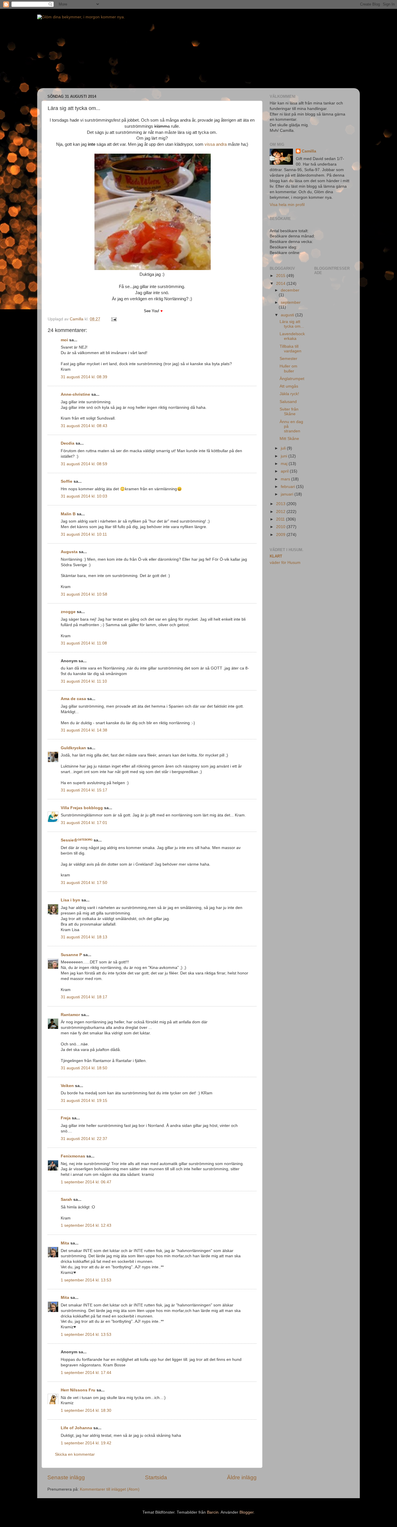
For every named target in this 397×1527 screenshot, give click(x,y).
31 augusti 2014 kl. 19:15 (84, 1100)
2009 (281, 534)
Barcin (213, 1512)
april (285, 471)
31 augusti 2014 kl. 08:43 (84, 426)
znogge (68, 612)
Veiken (67, 1086)
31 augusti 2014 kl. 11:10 (84, 681)
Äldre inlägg (242, 1477)
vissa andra (216, 144)
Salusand (288, 401)
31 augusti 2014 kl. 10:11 (84, 534)
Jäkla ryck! (289, 394)
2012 (281, 511)
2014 (281, 283)
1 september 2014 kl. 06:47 (86, 1182)
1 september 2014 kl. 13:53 (86, 1280)
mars (286, 479)
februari (288, 486)
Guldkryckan (73, 748)
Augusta (69, 552)
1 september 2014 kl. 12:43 (86, 1225)
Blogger (246, 1512)
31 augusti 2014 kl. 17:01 (84, 823)
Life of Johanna (76, 1428)
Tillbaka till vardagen (290, 348)
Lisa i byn (70, 900)
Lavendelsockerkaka (292, 336)
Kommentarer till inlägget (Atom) (110, 1489)
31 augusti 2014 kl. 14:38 (84, 730)
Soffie (66, 481)
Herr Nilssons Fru (78, 1390)
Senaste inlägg (66, 1477)
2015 (281, 276)
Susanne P (71, 955)
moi (64, 340)
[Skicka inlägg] (113, 319)
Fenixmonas (73, 1156)
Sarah (66, 1199)
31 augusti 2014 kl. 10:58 (84, 594)
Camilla (309, 151)
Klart (276, 556)
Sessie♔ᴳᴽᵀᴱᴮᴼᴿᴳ (76, 840)
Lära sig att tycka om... (292, 324)
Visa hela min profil (287, 205)
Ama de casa (73, 699)
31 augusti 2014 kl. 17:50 (84, 882)
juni (284, 456)
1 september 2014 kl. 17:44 (86, 1372)
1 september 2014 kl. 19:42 (86, 1443)
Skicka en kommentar (75, 1454)
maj (285, 463)
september (291, 302)
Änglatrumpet (292, 379)
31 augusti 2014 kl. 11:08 (84, 643)
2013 (281, 504)
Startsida (156, 1477)
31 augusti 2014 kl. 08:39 (84, 377)
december (290, 290)
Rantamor (70, 1015)
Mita (65, 1243)
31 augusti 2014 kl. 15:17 (84, 790)
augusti (288, 315)
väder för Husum (285, 562)
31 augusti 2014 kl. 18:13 (84, 937)
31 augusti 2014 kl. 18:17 (84, 997)
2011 (281, 519)
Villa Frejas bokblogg (82, 808)
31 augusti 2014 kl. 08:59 (84, 464)
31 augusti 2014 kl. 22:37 (84, 1139)
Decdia (67, 443)
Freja (66, 1118)
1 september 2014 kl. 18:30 (86, 1410)
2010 (281, 527)
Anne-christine (75, 394)
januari (287, 494)
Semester (288, 358)
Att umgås (289, 386)
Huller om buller (288, 368)
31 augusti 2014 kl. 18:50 (84, 1068)
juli (284, 448)
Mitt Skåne (289, 438)
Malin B (68, 514)
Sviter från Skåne (289, 411)
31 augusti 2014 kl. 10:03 (84, 496)
